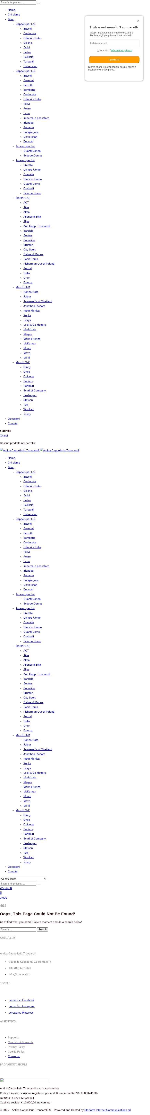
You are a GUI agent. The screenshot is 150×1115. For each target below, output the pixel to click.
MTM (26, 357)
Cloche (27, 42)
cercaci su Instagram (22, 1006)
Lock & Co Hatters (34, 324)
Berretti (27, 85)
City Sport (29, 249)
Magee (27, 334)
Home (11, 9)
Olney (27, 367)
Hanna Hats (30, 291)
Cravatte (28, 174)
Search (42, 929)
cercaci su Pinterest (21, 1012)
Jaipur (27, 296)
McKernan (29, 343)
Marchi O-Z (23, 362)
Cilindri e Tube (32, 38)
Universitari (30, 66)
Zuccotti (28, 141)
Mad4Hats (29, 329)
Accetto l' (115, 50)
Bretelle (28, 164)
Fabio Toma (30, 258)
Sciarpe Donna (32, 155)
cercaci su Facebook (21, 1000)
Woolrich (28, 409)
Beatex (27, 235)
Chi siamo (14, 14)
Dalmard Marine (33, 254)
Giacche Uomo (32, 179)
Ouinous (28, 376)
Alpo (26, 221)
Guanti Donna (32, 150)
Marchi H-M (23, 287)
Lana (26, 113)
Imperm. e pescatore (36, 117)
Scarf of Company (34, 390)
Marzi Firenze (31, 338)
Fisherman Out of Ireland (38, 263)
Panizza (28, 381)
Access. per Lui (25, 160)
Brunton (28, 244)
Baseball (28, 80)
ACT (26, 202)
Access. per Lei (25, 146)
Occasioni (14, 418)
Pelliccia (28, 56)
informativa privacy (121, 50)
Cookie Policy (16, 1051)
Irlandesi (28, 122)
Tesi (25, 404)
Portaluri (28, 385)
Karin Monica (31, 310)
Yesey (27, 414)
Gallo (26, 273)
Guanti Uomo (31, 183)
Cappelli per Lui (25, 70)
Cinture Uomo (32, 169)
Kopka (27, 315)
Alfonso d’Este (32, 216)
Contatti (12, 423)
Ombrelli (28, 188)
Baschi (27, 28)
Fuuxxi (27, 268)
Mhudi (27, 348)
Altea (26, 211)
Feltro (27, 52)
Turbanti (28, 61)
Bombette (29, 89)
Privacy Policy (16, 1046)
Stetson (28, 399)
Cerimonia (29, 33)
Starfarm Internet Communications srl (107, 1109)
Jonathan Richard (34, 305)
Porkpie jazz (30, 132)
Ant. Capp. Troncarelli (36, 226)
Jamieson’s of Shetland (37, 301)
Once (26, 371)
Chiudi (4, 435)
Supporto (13, 1037)
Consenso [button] (14, 1056)
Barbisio (28, 230)
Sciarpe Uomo (32, 193)
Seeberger (30, 395)
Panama (28, 127)
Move (26, 352)
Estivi (26, 47)
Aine (26, 207)
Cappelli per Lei (25, 23)
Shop (11, 19)
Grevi (26, 277)
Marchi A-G (22, 197)
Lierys (27, 320)
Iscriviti (114, 59)
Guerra (27, 282)
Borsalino (29, 240)
